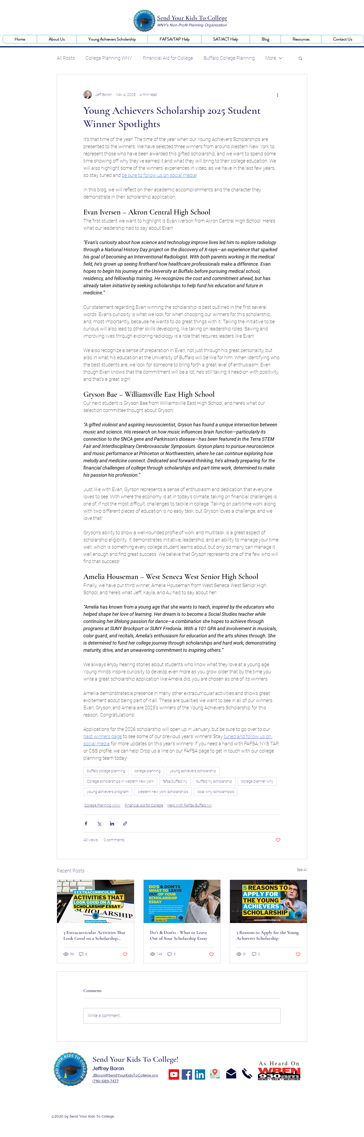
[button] (56, 39)
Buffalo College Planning (229, 58)
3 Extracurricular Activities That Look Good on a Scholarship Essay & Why (94, 935)
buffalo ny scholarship (214, 781)
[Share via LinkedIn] (112, 823)
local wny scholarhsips (215, 792)
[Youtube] (174, 1074)
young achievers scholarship (193, 771)
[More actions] (277, 94)
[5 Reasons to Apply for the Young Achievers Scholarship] (268, 901)
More (270, 58)
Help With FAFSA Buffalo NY (189, 805)
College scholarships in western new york (120, 781)
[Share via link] (125, 823)
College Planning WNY (109, 58)
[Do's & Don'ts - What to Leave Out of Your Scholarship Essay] (182, 901)
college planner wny (257, 781)
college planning (147, 771)
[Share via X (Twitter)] (99, 823)
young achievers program (108, 792)
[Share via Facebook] (85, 823)
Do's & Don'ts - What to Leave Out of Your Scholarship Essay (178, 935)
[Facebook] (187, 1074)
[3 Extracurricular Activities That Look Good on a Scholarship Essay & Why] (95, 901)
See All (302, 870)
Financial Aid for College (168, 58)
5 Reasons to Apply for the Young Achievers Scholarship (267, 935)
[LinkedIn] (200, 1074)
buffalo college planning (106, 771)
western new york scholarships (163, 792)
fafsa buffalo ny (175, 781)
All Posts (66, 58)
